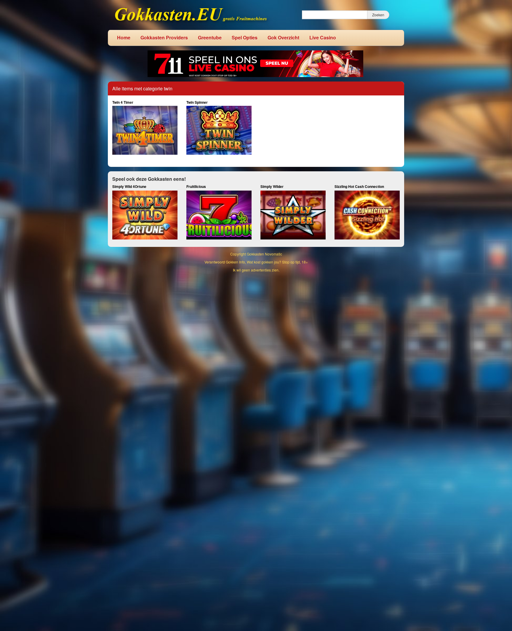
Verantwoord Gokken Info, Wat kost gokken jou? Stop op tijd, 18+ (256, 261)
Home (123, 37)
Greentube (210, 37)
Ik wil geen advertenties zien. (256, 269)
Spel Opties (244, 37)
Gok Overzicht (283, 37)
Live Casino (322, 37)
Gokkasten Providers (164, 37)
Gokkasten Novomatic (264, 253)
